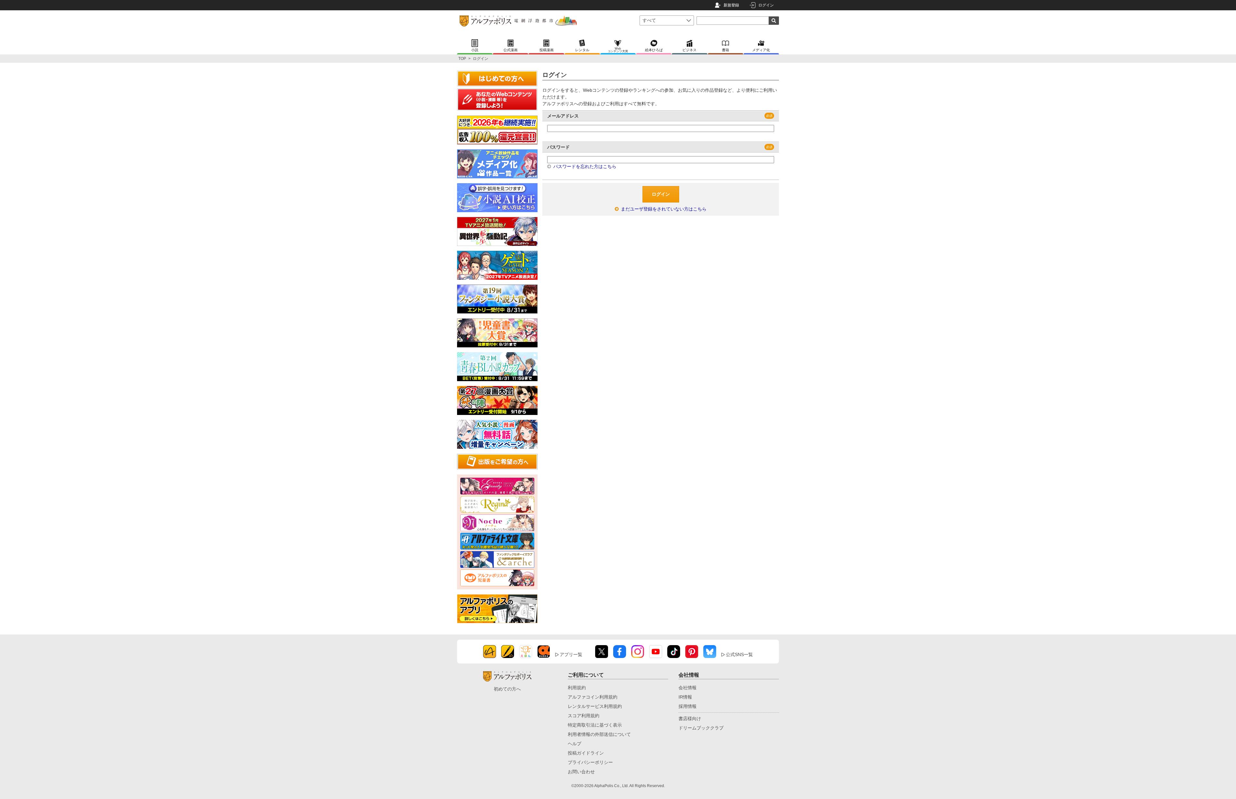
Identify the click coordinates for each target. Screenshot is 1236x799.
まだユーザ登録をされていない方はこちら (663, 209)
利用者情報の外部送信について (599, 734)
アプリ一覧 (571, 654)
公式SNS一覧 (739, 654)
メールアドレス (563, 115)
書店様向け (690, 718)
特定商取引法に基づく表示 (595, 725)
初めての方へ (507, 688)
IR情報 (685, 697)
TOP (462, 58)
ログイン (766, 5)
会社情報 (688, 687)
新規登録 (731, 5)
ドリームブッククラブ (701, 727)
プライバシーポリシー (590, 762)
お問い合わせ (581, 771)
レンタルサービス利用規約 (595, 706)
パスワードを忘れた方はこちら (584, 166)
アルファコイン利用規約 (592, 697)
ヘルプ (574, 743)
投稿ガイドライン (586, 753)
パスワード (558, 147)
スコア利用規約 (583, 715)
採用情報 (688, 706)
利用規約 (577, 687)
